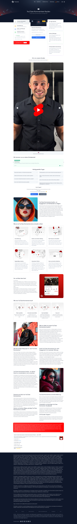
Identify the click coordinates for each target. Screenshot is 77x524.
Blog (16, 511)
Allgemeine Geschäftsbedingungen (42, 511)
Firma (60, 511)
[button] (40, 2)
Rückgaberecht (53, 511)
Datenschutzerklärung (31, 511)
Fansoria (16, 1)
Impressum (22, 511)
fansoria (20, 440)
